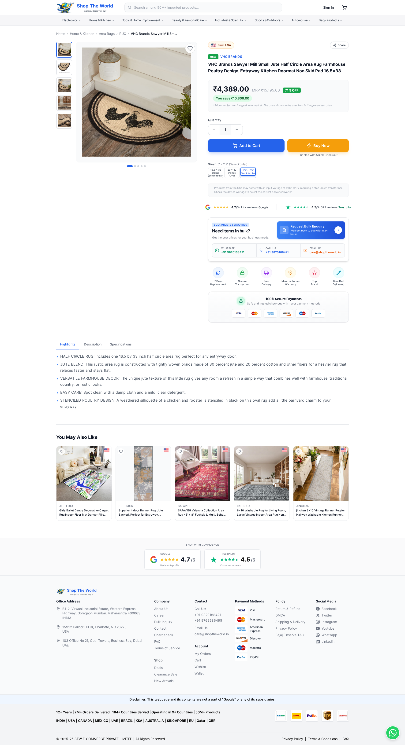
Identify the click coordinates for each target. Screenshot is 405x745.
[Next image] (190, 102)
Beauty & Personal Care (188, 20)
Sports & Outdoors (267, 20)
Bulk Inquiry (163, 622)
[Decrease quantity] (214, 129)
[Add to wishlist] (190, 48)
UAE (114, 721)
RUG (122, 34)
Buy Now (321, 145)
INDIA (60, 721)
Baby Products (329, 20)
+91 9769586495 (208, 620)
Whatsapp (329, 635)
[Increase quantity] (237, 129)
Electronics (70, 20)
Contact (160, 628)
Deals (158, 668)
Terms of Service (167, 648)
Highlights (67, 344)
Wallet (199, 673)
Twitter (327, 615)
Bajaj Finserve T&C (289, 635)
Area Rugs (107, 34)
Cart (198, 660)
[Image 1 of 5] (130, 166)
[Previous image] (82, 102)
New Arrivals (163, 681)
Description (92, 344)
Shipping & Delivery (290, 622)
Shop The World (95, 6)
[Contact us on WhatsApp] (392, 732)
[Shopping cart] (344, 7)
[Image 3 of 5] (138, 166)
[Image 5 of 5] (145, 166)
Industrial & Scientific (229, 20)
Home (60, 34)
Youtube (328, 628)
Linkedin (328, 641)
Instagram (329, 622)
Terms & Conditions (323, 739)
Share (342, 45)
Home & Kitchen (100, 20)
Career (159, 615)
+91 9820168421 (208, 615)
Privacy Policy (286, 628)
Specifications (121, 344)
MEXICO (101, 721)
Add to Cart (249, 145)
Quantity (214, 120)
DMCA (280, 615)
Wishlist (200, 667)
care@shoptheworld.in (211, 634)
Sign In (328, 7)
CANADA (85, 721)
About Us (161, 609)
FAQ (157, 641)
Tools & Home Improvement (141, 20)
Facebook (329, 609)
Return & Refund (287, 609)
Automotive (300, 20)
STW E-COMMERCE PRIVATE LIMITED (103, 739)
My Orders (203, 654)
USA (71, 721)
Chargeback (163, 635)
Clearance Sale (165, 674)
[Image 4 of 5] (141, 166)
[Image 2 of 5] (135, 166)
